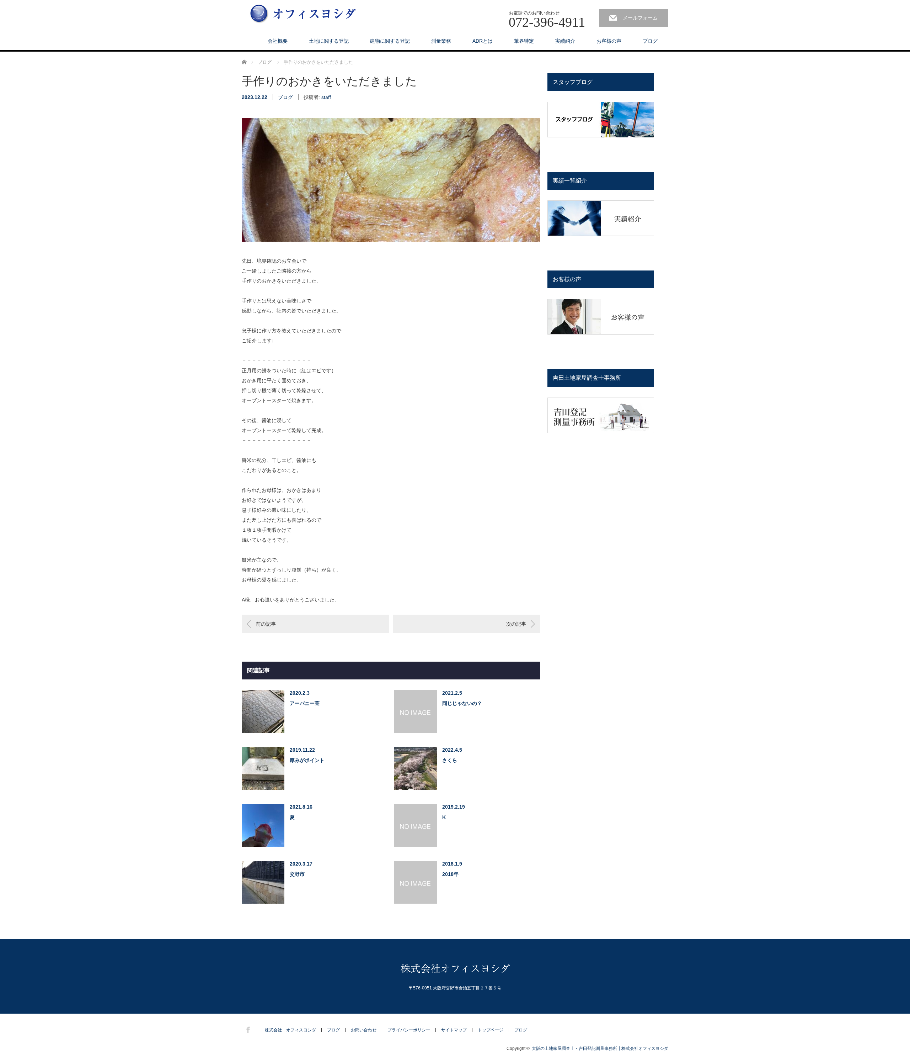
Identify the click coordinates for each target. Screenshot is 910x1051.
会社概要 (278, 41)
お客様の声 (608, 41)
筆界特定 (524, 41)
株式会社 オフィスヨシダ (290, 1030)
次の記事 (516, 624)
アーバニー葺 (305, 703)
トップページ (490, 1030)
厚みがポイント (307, 760)
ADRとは (482, 41)
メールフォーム (640, 18)
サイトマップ (454, 1030)
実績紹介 (565, 41)
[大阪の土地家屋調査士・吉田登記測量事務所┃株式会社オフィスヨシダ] (303, 14)
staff (326, 97)
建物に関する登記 (390, 41)
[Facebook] (247, 1028)
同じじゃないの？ (462, 703)
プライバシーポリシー (408, 1030)
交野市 (297, 874)
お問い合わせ (363, 1030)
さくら (449, 760)
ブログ (650, 41)
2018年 (450, 874)
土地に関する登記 (329, 41)
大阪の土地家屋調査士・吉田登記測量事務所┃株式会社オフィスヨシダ (600, 1048)
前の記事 (266, 624)
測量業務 (441, 41)
